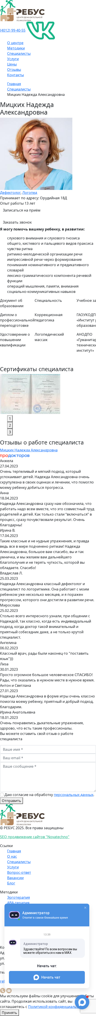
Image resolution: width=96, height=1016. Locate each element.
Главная (14, 83)
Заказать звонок (17, 222)
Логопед (29, 192)
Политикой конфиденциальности (57, 1006)
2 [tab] (10, 425)
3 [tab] (10, 432)
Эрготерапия (18, 897)
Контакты (15, 74)
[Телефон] (2, 990)
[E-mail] (9, 990)
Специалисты (19, 53)
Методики (16, 48)
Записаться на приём (21, 210)
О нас (12, 856)
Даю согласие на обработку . (49, 794)
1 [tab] (10, 418)
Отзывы (14, 69)
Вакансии (15, 877)
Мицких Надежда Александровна (29, 450)
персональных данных (73, 794)
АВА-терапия (18, 902)
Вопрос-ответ (19, 872)
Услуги (13, 58)
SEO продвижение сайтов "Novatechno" (34, 836)
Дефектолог (10, 192)
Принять (9, 1012)
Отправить (11, 800)
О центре (15, 42)
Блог (11, 883)
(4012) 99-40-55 (12, 30)
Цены (12, 64)
